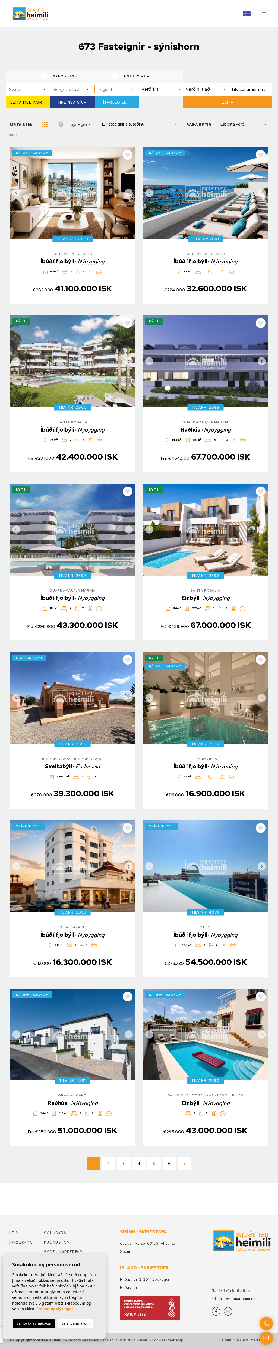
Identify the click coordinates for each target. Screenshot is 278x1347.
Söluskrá (55, 1233)
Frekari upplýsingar (54, 1308)
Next (130, 193)
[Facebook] (216, 1311)
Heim (14, 1233)
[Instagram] (228, 1311)
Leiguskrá (21, 1242)
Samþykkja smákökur (34, 1323)
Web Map (175, 1340)
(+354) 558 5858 (234, 1290)
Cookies (158, 1340)
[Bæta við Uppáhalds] (127, 155)
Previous (15, 193)
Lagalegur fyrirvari (115, 1340)
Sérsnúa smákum (76, 1323)
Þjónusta (55, 1242)
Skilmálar (141, 1340)
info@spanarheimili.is (237, 1298)
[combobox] (28, 89)
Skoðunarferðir (61, 1252)
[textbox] (30, 89)
